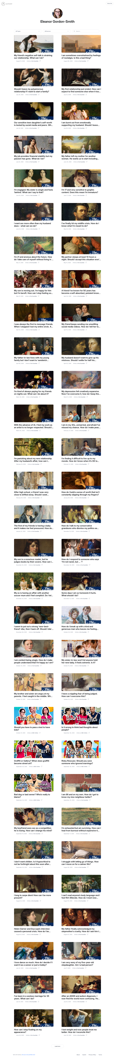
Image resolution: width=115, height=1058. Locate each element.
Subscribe (109, 3)
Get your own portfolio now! (28, 1054)
